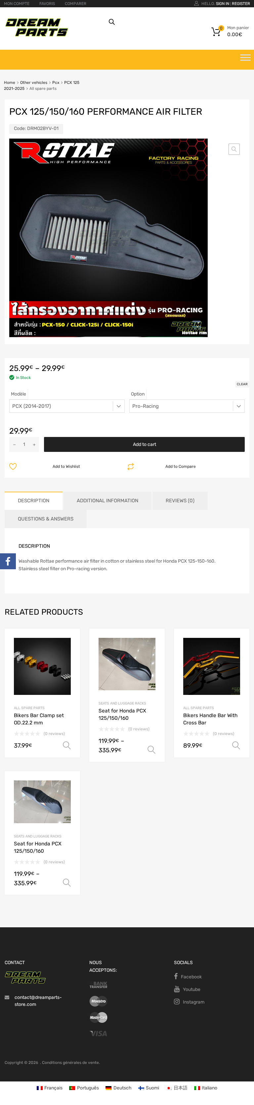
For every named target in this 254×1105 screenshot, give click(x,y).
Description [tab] (33, 501)
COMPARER (75, 3)
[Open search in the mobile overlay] (174, 22)
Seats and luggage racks (122, 703)
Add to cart (144, 444)
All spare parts (29, 708)
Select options (67, 745)
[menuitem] (49, 1088)
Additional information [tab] (107, 501)
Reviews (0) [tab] (180, 501)
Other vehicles (33, 82)
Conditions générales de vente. (71, 1062)
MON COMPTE (16, 3)
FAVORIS (47, 3)
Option (138, 394)
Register (241, 3)
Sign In (222, 3)
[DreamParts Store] (36, 35)
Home (9, 82)
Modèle (18, 394)
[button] (234, 149)
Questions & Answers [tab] (45, 519)
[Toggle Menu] (245, 59)
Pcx (55, 82)
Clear (242, 384)
